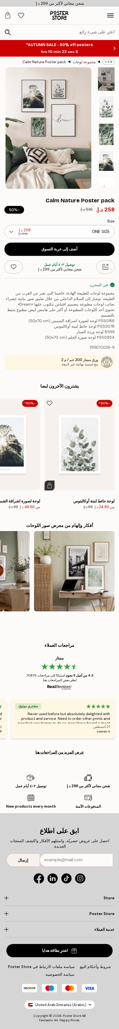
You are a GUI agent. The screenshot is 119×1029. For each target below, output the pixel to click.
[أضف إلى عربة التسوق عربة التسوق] (50, 485)
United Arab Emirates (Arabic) (60, 1005)
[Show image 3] (106, 134)
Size (111, 221)
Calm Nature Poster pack (44, 62)
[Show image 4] (106, 162)
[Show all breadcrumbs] (108, 62)
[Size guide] (105, 267)
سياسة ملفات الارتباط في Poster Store (41, 966)
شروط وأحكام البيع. (95, 966)
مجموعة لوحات (84, 62)
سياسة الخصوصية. (59, 974)
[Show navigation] (110, 15)
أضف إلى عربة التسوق (59, 249)
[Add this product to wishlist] (13, 267)
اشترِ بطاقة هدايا (55, 950)
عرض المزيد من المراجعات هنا (59, 752)
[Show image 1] (106, 79)
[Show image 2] (106, 106)
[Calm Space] (74, 571)
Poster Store (72, 1016)
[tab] (21, 15)
